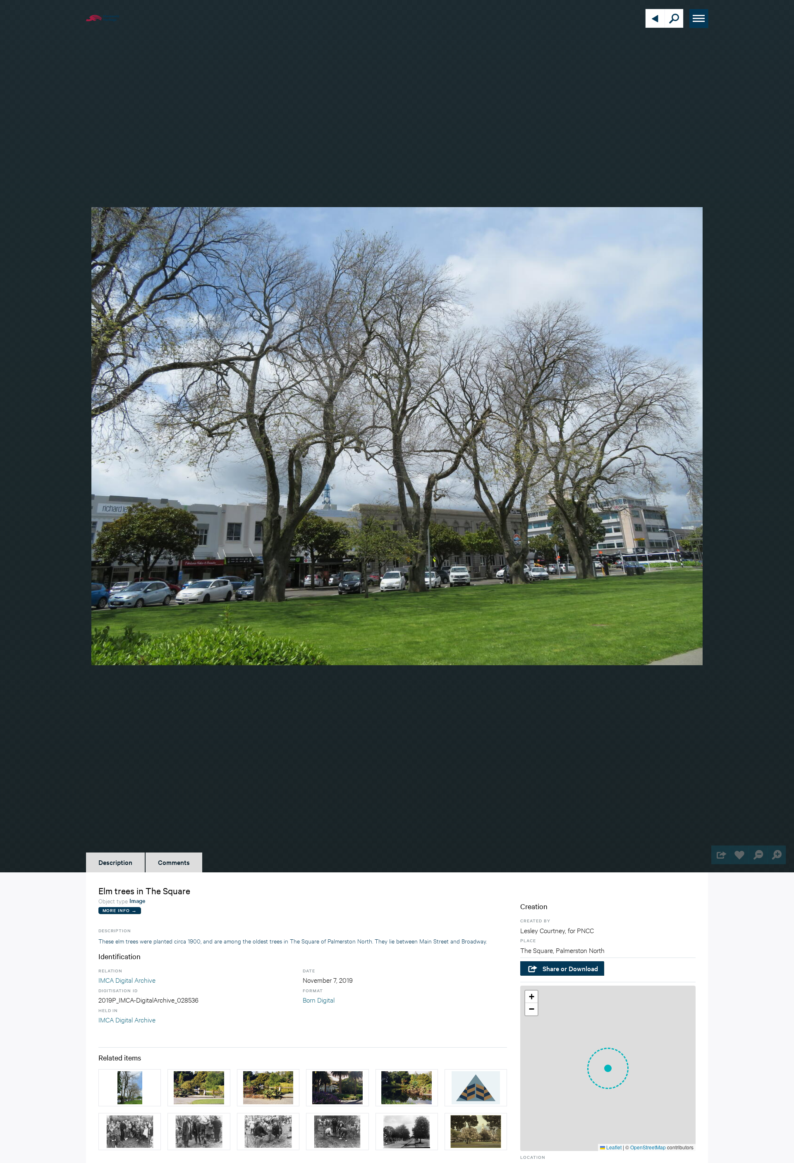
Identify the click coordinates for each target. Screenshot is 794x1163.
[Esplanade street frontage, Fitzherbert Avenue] (406, 1131)
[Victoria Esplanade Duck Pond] (198, 1087)
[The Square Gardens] (476, 1131)
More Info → (120, 910)
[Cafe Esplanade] (337, 1087)
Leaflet (613, 1147)
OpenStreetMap (648, 1147)
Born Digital (319, 999)
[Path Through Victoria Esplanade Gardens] (476, 1087)
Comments (174, 862)
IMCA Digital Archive (126, 979)
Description (115, 862)
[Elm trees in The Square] (129, 1087)
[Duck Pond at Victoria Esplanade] (406, 1087)
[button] (608, 1068)
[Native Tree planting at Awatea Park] (129, 1131)
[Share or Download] (720, 854)
